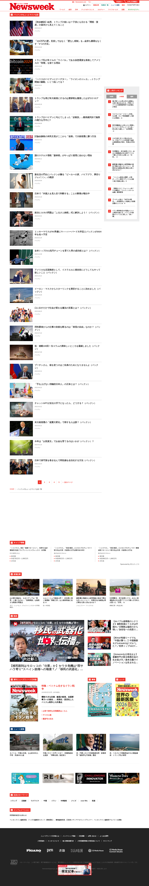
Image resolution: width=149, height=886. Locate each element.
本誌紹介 (119, 1)
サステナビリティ (133, 9)
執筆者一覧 (104, 5)
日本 (76, 9)
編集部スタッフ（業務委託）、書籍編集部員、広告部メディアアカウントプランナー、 (64, 820)
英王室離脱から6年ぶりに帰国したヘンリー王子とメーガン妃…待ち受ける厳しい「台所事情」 (123, 127)
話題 (123, 9)
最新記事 (96, 5)
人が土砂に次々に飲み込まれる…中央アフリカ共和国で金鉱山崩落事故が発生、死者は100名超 (123, 141)
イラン (53, 801)
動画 (123, 5)
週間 (131, 96)
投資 (93, 801)
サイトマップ (107, 841)
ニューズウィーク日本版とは (50, 836)
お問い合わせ (92, 836)
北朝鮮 (23, 801)
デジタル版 (47, 715)
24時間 (121, 96)
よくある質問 (104, 836)
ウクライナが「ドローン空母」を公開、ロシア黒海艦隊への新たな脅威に (123, 116)
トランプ (13, 801)
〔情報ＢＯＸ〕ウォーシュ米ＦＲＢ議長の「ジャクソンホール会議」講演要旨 (123, 190)
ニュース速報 (115, 5)
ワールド (62, 9)
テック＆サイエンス (87, 9)
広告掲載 (81, 836)
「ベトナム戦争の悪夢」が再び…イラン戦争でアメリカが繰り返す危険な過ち (123, 179)
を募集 (119, 820)
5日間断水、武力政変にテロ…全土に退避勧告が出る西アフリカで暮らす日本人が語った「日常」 (123, 154)
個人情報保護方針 (68, 841)
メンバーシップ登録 (69, 836)
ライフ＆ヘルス (113, 9)
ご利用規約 (40, 841)
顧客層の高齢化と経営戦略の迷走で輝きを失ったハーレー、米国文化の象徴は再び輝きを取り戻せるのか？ (123, 167)
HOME (12, 489)
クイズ (73, 801)
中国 (45, 801)
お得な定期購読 (132, 1)
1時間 (111, 96)
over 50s (84, 801)
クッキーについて (53, 841)
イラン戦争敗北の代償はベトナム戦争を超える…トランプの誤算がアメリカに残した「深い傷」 (123, 213)
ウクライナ (35, 801)
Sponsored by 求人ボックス (129, 564)
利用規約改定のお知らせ (18, 815)
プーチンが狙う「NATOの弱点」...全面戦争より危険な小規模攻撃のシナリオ (123, 201)
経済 (70, 9)
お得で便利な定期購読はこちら (55, 711)
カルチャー (101, 9)
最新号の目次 (48, 719)
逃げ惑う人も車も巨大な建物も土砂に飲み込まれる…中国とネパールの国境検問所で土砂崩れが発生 (123, 104)
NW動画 (64, 801)
